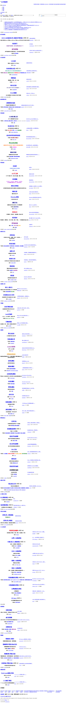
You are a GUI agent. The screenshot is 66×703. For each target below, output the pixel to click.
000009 (18, 613)
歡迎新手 (14, 43)
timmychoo (16, 132)
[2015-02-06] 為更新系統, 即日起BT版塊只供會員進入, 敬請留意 (18, 27)
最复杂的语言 (28, 79)
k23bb (9, 327)
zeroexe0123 (21, 657)
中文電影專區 (4, 497)
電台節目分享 (12, 483)
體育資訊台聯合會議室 (15, 425)
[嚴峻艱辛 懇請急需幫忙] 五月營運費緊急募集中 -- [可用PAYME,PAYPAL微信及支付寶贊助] (23, 22)
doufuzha (8, 501)
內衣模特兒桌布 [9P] (25, 395)
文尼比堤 (15, 507)
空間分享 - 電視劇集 (7, 515)
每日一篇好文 (8, 287)
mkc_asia (5, 509)
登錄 (5, 5)
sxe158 (27, 81)
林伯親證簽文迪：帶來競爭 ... (32, 430)
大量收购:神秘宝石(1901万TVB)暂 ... (27, 105)
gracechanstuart (6, 32)
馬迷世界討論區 (14, 466)
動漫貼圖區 (9, 402)
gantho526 (25, 270)
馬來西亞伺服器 (36, 4)
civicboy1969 (6, 110)
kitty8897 (33, 533)
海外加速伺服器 (56, 4)
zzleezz (12, 132)
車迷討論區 (12, 243)
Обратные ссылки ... (22, 646)
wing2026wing (24, 342)
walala (16, 170)
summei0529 (14, 89)
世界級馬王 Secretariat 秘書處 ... (33, 465)
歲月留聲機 (9, 617)
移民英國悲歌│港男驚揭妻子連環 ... (32, 86)
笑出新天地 (11, 126)
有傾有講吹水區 (10, 68)
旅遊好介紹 (12, 258)
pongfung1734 (15, 500)
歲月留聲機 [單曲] (10, 621)
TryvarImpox (34, 580)
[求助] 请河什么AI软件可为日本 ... (25, 656)
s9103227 (29, 453)
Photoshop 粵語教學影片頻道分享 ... (35, 197)
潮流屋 (12, 275)
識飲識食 (12, 266)
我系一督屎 (9, 415)
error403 (9, 509)
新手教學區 (2, 34)
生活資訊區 (2, 57)
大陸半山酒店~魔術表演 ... (34, 191)
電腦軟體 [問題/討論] (10, 653)
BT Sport (13, 598)
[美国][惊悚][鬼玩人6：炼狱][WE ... (19, 505)
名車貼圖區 (11, 381)
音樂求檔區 (9, 610)
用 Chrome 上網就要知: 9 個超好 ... (25, 639)
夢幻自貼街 (11, 333)
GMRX (23, 356)
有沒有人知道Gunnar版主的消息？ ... (36, 50)
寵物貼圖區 (11, 156)
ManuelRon (31, 40)
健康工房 (12, 251)
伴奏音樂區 (6, 629)
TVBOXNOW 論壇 (3, 696)
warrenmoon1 (31, 45)
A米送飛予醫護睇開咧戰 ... (32, 444)
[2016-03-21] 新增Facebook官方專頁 (13, 26)
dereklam (11, 32)
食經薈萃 (11, 270)
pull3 (5, 667)
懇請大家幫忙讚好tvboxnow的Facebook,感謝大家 (15, 23)
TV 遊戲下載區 (7, 680)
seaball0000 (17, 547)
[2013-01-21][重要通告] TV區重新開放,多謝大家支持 (16, 29)
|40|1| (20, 665)
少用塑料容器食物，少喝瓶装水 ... (23, 296)
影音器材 (14, 217)
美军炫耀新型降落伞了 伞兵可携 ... (28, 388)
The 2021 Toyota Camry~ (26, 381)
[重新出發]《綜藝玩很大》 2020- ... (38, 591)
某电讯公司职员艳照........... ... (27, 333)
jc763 (30, 487)
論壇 (3, 7)
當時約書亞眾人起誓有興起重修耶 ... (25, 663)
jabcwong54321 (29, 138)
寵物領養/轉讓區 (17, 156)
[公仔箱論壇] (3, 2)
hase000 (18, 621)
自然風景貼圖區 (11, 374)
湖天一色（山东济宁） (33, 204)
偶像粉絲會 (12, 341)
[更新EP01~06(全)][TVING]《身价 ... (38, 561)
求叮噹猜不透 (19, 628)
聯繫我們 (9, 696)
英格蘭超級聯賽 (11, 428)
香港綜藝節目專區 (13, 577)
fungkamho (24, 335)
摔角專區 (15, 474)
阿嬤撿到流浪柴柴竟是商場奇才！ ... (32, 154)
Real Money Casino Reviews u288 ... (38, 578)
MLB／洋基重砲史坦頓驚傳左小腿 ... (34, 460)
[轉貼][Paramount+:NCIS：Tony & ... (38, 570)
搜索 (3, 8)
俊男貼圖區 (11, 360)
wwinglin (5, 281)
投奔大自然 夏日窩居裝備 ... (34, 212)
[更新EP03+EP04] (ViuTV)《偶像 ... (38, 531)
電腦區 (1, 635)
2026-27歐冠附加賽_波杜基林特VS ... (39, 599)
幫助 (3, 9)
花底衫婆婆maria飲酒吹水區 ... (31, 70)
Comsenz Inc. (7, 701)
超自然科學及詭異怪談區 (13, 135)
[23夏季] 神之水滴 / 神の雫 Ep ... (38, 553)
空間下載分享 (17, 602)
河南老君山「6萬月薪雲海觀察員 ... (30, 259)
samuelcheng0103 (35, 545)
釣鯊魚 (30, 167)
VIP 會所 (13, 61)
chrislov (27, 95)
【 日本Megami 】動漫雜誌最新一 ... (28, 403)
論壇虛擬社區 (3, 99)
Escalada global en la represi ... (32, 437)
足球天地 (13, 421)
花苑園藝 (14, 179)
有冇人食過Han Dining (28, 268)
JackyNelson (6, 55)
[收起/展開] (15, 32)
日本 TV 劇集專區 (16, 551)
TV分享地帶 (3, 526)
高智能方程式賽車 (18, 520)
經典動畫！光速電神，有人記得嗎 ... (35, 186)
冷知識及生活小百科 (8, 294)
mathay (18, 630)
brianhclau (26, 246)
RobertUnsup (24, 349)
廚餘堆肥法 (31, 180)
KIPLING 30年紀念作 (28, 276)
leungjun (16, 522)
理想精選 (2, 113)
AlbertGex (25, 278)
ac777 (17, 557)
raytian (5, 229)
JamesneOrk (21, 648)
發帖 (1, 13)
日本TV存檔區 (17, 555)
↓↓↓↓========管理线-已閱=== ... (20, 674)
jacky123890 (6, 524)
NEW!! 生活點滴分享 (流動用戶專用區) (12, 38)
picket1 (30, 199)
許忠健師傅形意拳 (30, 472)
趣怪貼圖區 (9, 409)
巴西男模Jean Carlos (25, 361)
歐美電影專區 (4, 505)
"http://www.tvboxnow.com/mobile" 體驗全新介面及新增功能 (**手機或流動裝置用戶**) (22, 25)
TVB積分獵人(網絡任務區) (8, 120)
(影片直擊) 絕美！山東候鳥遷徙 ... (32, 145)
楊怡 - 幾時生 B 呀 (25, 340)
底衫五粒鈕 (28, 72)
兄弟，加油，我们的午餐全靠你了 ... (28, 410)
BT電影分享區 (3, 494)
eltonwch (28, 474)
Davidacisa (29, 446)
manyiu (27, 88)
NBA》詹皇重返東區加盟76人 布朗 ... (34, 451)
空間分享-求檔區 (7, 520)
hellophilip (23, 397)
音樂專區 (2, 606)
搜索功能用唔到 (32, 38)
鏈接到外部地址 (29, 62)
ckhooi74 (10, 55)
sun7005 (18, 309)
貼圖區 (1, 330)
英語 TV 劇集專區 (16, 568)
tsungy (30, 206)
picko (33, 601)
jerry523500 (34, 555)
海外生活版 (13, 85)
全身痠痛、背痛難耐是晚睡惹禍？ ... (30, 252)
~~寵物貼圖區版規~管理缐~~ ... (27, 367)
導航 (3, 10)
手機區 (1, 303)
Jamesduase (24, 383)
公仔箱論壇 (2, 12)
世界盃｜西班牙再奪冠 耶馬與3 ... (33, 422)
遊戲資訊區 (2, 669)
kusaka (33, 563)
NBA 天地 (14, 449)
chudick (23, 405)
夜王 (14, 498)
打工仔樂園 (13, 93)
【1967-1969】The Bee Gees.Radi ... (23, 619)
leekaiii (30, 169)
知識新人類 (2, 283)
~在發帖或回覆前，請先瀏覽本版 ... (32, 128)
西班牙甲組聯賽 (14, 436)
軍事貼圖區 (11, 387)
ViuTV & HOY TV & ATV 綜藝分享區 (17, 579)
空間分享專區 (3, 511)
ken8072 (33, 592)
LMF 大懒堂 (19, 611)
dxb (4, 491)
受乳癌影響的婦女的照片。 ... (31, 136)
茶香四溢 (12, 235)
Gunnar (17, 534)
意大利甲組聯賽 (14, 443)
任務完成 (15, 120)
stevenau (33, 572)
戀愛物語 (13, 78)
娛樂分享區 (2, 480)
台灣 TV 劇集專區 (16, 538)
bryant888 (18, 324)
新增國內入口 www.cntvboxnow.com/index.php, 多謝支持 (16, 28)
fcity (13, 272)
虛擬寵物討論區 (10, 103)
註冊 (3, 5)
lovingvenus (13, 158)
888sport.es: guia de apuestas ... (22, 288)
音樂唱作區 (9, 627)
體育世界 (13, 458)
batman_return (34, 586)
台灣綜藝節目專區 (16, 588)
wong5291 (15, 476)
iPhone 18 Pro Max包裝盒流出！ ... (23, 315)
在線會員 (2, 694)
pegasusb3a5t (10, 623)
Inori (7, 327)
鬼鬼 (16, 227)
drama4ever (31, 52)
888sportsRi (19, 290)
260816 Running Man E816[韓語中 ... (38, 584)
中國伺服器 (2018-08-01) (44, 4)
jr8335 (30, 193)
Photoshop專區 (15, 197)
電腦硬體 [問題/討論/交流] (10, 644)
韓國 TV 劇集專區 (16, 560)
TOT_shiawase (34, 539)
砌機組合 (9, 648)
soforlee (13, 255)
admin (14, 65)
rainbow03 (31, 226)
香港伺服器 (51, 4)
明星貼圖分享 (11, 339)
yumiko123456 (9, 229)
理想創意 (2, 162)
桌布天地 (11, 394)
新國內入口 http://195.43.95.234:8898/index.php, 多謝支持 (16, 24)
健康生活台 (2, 231)
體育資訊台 (2, 417)
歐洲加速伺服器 (63, 4)
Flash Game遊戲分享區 (7, 673)
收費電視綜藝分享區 (28, 579)
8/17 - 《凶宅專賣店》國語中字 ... (38, 537)
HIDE (5, 97)
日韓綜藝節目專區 (14, 585)
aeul (30, 219)
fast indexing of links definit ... (27, 375)
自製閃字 (30, 224)
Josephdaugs (29, 467)
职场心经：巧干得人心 (30, 93)
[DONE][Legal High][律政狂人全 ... (32, 118)
